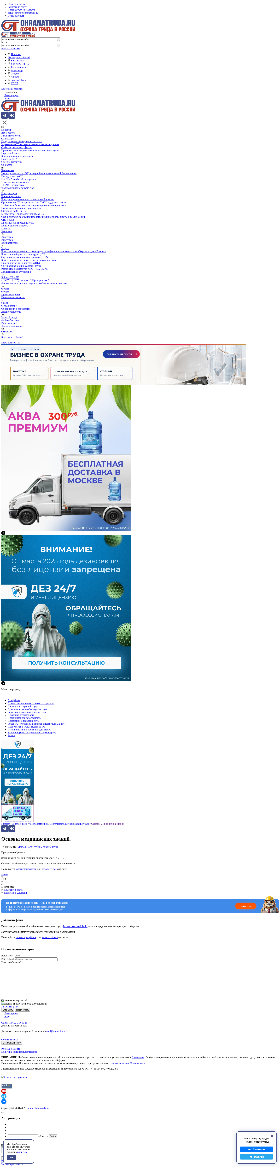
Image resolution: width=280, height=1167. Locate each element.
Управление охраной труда (23, 706)
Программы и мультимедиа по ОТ (27, 726)
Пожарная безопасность (14, 225)
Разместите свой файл (75, 926)
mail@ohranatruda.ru (57, 1031)
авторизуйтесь (50, 869)
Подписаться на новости (21, 9)
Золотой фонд (18, 80)
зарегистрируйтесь (26, 869)
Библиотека (17, 60)
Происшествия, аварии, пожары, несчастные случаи (30, 150)
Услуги (15, 73)
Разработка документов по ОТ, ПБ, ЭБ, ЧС (24, 268)
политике (22, 1152)
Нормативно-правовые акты (23, 720)
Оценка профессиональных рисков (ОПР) (24, 257)
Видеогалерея (9, 323)
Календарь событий (19, 57)
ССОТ (14, 83)
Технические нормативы (15, 182)
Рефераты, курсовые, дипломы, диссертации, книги (36, 723)
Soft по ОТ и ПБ (20, 63)
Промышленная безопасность (17, 222)
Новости (16, 54)
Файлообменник (10, 320)
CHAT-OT (6, 331)
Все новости (8, 132)
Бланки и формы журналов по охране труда (32, 732)
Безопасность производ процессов (27, 712)
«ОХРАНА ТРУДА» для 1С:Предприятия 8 (25, 280)
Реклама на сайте (17, 7)
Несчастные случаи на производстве (21, 208)
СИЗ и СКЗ (7, 219)
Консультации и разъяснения (17, 156)
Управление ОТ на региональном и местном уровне (30, 144)
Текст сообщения (11, 962)
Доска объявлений (11, 326)
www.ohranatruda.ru (38, 1108)
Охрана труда (8, 138)
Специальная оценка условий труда (21, 265)
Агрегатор (17, 70)
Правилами (138, 1057)
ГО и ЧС (6, 228)
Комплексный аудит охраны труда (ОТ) (23, 254)
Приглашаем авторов (13, 297)
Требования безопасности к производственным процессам (33, 205)
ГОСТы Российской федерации (18, 179)
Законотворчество (11, 135)
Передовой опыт (10, 153)
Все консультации (11, 196)
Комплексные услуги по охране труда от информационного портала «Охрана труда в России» (53, 251)
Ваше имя (7, 955)
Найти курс (246, 906)
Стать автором (16, 15)
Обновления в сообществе (15, 308)
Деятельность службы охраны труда (38, 846)
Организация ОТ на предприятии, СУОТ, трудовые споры (33, 202)
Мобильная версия (12, 1043)
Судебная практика (12, 162)
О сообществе (9, 305)
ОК (11, 1157)
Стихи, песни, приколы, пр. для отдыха (30, 729)
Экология (6, 231)
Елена (4, 874)
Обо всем (6, 164)
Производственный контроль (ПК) (20, 263)
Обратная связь (16, 4)
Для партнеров (9, 242)
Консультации (19, 67)
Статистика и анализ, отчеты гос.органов (31, 703)
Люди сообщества (11, 311)
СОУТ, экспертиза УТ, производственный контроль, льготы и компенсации (43, 216)
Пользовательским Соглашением (127, 1063)
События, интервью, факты (16, 147)
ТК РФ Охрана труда (12, 185)
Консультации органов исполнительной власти (27, 199)
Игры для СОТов (10, 342)
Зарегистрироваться (12, 1164)
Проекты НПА (9, 159)
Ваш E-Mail (7, 959)
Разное (11, 735)
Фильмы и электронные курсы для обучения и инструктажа (34, 283)
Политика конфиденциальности (19, 1051)
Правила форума (10, 294)
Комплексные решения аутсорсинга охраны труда (28, 260)
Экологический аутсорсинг (16, 271)
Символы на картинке (14, 1000)
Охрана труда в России (14, 1022)
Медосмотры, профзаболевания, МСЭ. (22, 214)
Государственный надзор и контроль (21, 141)
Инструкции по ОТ (12, 176)
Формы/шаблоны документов (17, 188)
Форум (15, 76)
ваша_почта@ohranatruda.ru (23, 12)
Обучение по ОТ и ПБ (13, 211)
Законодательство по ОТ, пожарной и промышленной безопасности (38, 173)
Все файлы (14, 700)
